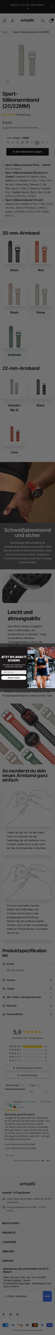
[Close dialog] (53, 649)
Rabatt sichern (14, 678)
